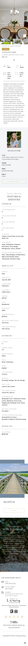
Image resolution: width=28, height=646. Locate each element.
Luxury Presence (14, 627)
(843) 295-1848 (6, 165)
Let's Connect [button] (14, 562)
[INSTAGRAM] (14, 616)
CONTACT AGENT (14, 181)
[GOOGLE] (22, 616)
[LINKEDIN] (10, 616)
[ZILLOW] (5, 616)
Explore (14, 510)
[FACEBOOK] (18, 616)
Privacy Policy (21, 636)
